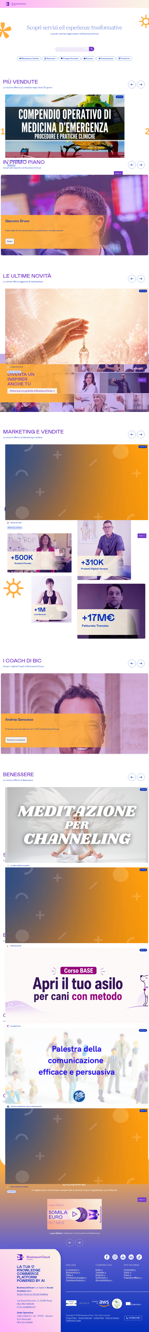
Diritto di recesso (112, 1318)
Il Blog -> (69, 1275)
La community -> (72, 1270)
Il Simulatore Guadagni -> (76, 1278)
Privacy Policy (71, 1318)
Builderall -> (100, 1275)
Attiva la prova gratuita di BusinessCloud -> (32, 391)
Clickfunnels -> (102, 1278)
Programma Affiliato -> (133, 1278)
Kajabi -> (99, 1270)
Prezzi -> (127, 1275)
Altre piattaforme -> (104, 1280)
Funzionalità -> (130, 1270)
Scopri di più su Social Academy (32, 1294)
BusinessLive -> (73, 1272)
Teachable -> (101, 1272)
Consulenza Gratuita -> (75, 1280)
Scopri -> (118, 173)
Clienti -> (127, 1272)
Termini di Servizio (85, 1318)
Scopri (9, 241)
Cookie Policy (99, 1318)
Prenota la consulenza (16, 740)
